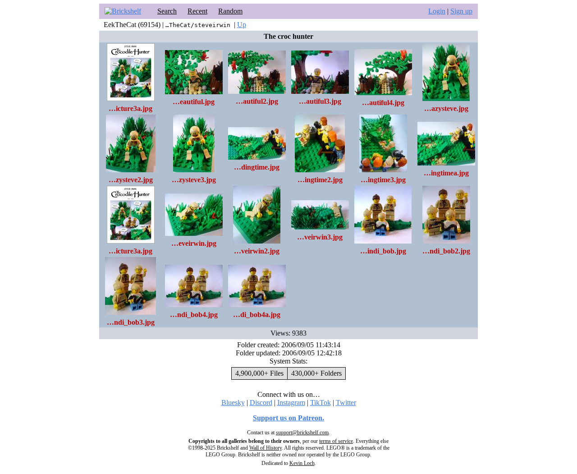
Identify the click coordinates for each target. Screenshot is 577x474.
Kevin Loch (302, 463)
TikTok (320, 402)
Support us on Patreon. (288, 418)
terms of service (336, 441)
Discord (261, 402)
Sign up (461, 11)
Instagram (291, 402)
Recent (197, 11)
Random (230, 11)
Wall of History (265, 448)
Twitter (346, 402)
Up (241, 24)
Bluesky (233, 402)
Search (167, 11)
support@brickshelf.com (302, 432)
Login (436, 11)
